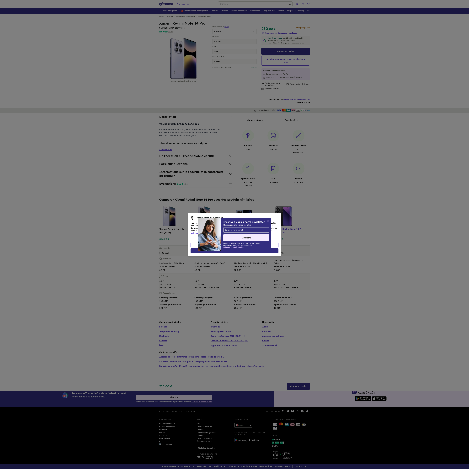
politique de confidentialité (202, 233)
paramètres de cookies (239, 231)
